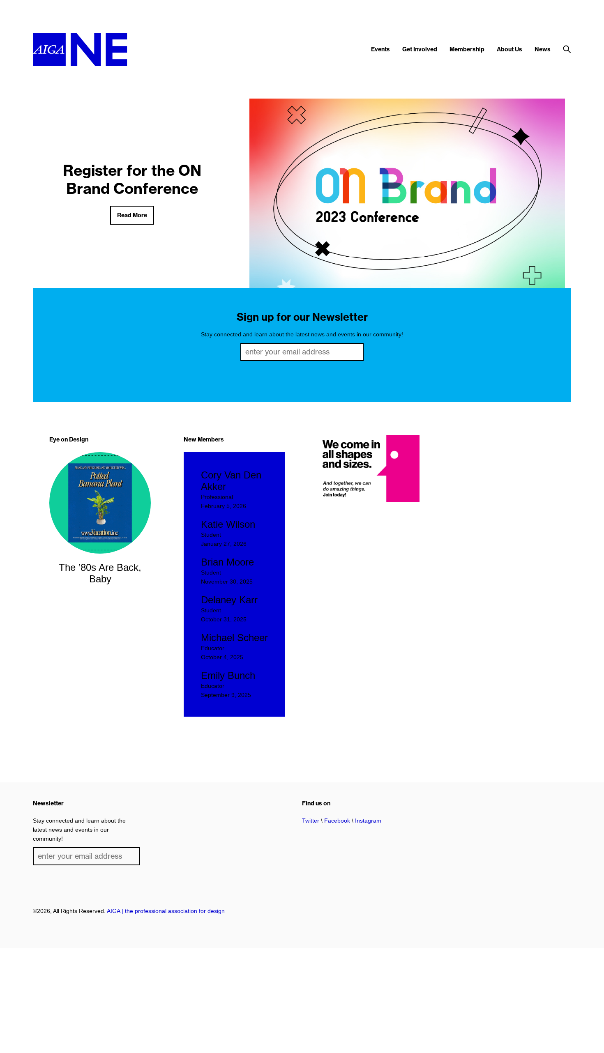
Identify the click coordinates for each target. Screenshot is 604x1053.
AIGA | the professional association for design (166, 911)
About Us (509, 49)
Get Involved (419, 49)
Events (380, 49)
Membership (467, 49)
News (543, 49)
